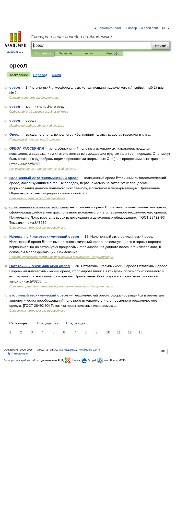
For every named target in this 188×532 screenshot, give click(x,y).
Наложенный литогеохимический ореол (44, 236)
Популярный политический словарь (34, 139)
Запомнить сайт (109, 28)
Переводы (66, 53)
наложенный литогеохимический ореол (44, 178)
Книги (88, 53)
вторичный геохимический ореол (38, 295)
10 (108, 332)
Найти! (160, 46)
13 (140, 332)
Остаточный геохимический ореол (39, 266)
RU (164, 28)
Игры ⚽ (112, 53)
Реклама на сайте (89, 349)
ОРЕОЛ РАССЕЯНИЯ (26, 148)
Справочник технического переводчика (37, 198)
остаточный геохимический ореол (39, 207)
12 (130, 332)
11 (119, 332)
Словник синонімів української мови (34, 97)
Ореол (15, 134)
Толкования (42, 53)
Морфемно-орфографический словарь (36, 125)
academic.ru (15, 51)
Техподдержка (67, 349)
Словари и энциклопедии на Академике (71, 36)
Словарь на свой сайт (142, 28)
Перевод (40, 75)
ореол (14, 87)
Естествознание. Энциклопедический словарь (42, 169)
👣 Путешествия (17, 353)
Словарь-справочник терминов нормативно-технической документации (61, 257)
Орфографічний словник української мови (38, 111)
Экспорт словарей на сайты (21, 360)
